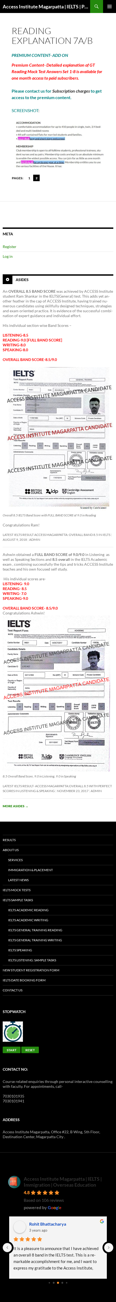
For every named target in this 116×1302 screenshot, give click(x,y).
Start (11, 1050)
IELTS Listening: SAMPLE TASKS (32, 960)
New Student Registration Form (31, 970)
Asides (22, 279)
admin (34, 540)
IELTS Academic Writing (28, 920)
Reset (30, 1050)
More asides (15, 806)
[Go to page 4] (66, 1282)
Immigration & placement (30, 870)
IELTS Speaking (20, 950)
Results (9, 840)
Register (9, 246)
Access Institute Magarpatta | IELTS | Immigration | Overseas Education (63, 1182)
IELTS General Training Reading (35, 930)
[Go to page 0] (49, 1282)
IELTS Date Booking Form (24, 980)
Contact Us (12, 990)
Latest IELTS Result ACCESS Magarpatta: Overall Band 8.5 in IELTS (56, 535)
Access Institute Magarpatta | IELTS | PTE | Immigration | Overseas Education (46, 6)
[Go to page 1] (54, 1283)
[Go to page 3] (62, 1283)
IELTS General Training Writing (35, 940)
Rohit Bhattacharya (47, 1223)
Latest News (18, 880)
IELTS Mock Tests (16, 890)
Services (15, 860)
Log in (8, 256)
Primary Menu (109, 6)
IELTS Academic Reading (28, 910)
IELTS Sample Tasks (18, 900)
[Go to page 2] (58, 1283)
